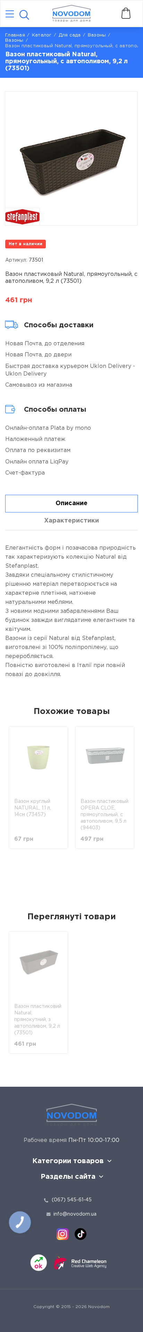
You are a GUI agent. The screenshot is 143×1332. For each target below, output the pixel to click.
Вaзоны (97, 35)
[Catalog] (10, 14)
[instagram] (62, 1234)
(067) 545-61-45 (72, 1200)
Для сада (70, 35)
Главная (15, 35)
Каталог (42, 35)
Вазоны (14, 40)
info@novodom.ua (74, 1214)
